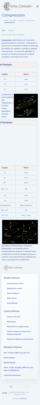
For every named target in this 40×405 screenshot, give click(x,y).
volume (25, 46)
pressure (5, 43)
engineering (6, 103)
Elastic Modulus (13, 293)
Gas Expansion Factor (15, 283)
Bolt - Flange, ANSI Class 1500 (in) (17, 353)
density (7, 48)
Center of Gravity (13, 317)
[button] (37, 6)
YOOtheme (23, 399)
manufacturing (16, 246)
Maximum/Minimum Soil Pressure (20, 339)
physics (10, 97)
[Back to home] (18, 6)
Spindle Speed (9, 363)
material (21, 43)
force (32, 40)
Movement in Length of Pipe (18, 327)
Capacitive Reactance (12, 375)
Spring (11, 30)
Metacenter (11, 322)
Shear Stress (12, 298)
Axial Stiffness (12, 303)
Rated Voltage (9, 358)
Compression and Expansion (13, 34)
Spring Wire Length (14, 288)
